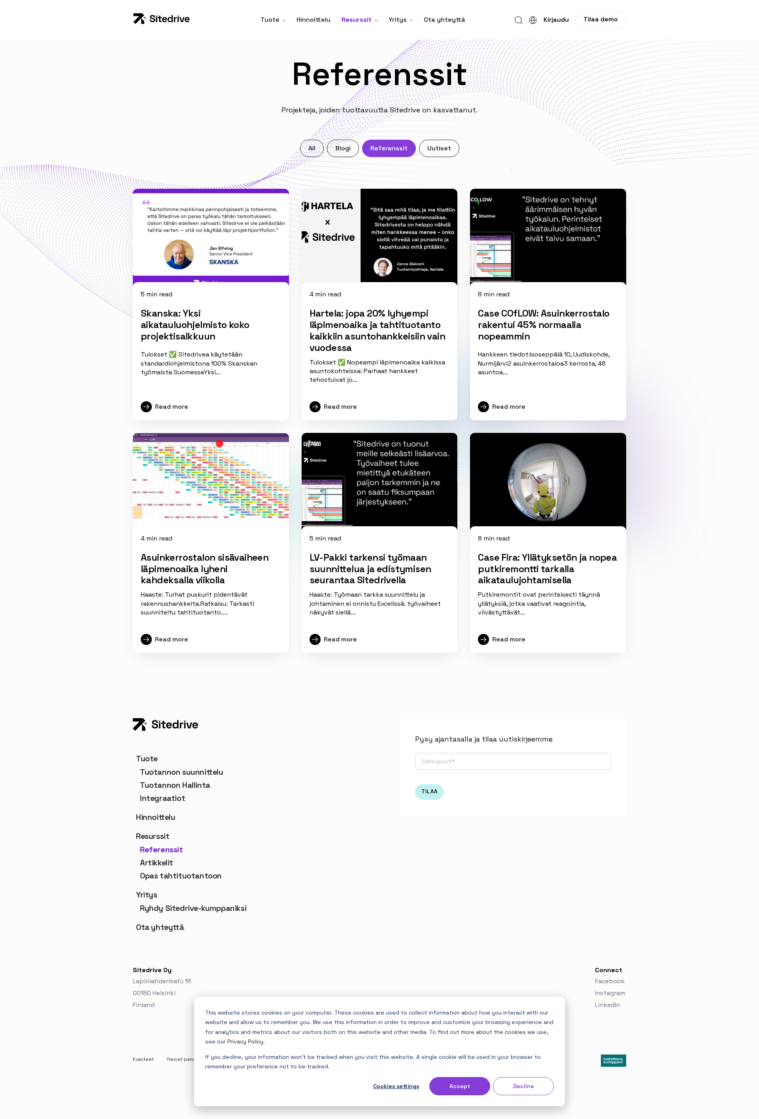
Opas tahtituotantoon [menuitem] (181, 876)
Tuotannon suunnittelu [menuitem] (181, 772)
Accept (459, 1086)
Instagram (610, 993)
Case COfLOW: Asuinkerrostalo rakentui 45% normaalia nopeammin (543, 324)
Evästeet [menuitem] (143, 1059)
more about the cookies (493, 1032)
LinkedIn (608, 1005)
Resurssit (357, 19)
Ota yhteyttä (444, 19)
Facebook (610, 981)
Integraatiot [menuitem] (162, 798)
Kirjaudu (556, 19)
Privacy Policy (245, 1041)
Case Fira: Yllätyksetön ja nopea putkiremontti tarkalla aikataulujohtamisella (547, 568)
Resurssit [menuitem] (152, 836)
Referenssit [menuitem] (389, 148)
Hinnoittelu (313, 19)
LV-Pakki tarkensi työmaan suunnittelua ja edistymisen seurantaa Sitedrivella (370, 568)
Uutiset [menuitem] (439, 148)
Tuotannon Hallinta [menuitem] (175, 785)
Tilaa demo (600, 19)
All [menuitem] (311, 148)
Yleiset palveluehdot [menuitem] (190, 1059)
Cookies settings (396, 1086)
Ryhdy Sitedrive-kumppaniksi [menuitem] (193, 908)
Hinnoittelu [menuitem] (156, 817)
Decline (523, 1086)
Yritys (398, 19)
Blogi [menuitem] (343, 148)
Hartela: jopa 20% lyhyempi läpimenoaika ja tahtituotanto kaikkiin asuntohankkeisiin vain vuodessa (377, 330)
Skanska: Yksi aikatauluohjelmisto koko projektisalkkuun (195, 324)
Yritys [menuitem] (146, 895)
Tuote (270, 19)
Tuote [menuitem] (147, 758)
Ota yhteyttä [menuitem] (160, 927)
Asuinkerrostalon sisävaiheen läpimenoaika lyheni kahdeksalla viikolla (204, 568)
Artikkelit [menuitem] (156, 862)
